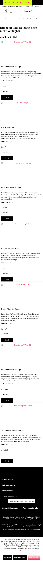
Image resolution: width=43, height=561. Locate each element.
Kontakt (21, 519)
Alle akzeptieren (19, 557)
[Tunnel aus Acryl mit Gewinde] (21, 415)
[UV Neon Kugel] (21, 112)
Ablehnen (7, 557)
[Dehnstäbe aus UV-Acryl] (21, 51)
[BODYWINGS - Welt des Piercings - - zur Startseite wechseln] (11, 11)
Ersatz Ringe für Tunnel (10, 309)
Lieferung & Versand (31, 519)
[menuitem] (4, 17)
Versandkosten (32, 525)
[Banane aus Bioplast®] (21, 233)
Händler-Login (20, 517)
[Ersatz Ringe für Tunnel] (21, 294)
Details (7, 97)
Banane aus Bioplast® (9, 248)
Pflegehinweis (30, 517)
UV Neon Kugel (7, 127)
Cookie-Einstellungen (8, 517)
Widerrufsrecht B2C (11, 519)
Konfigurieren (34, 557)
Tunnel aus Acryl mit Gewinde (13, 430)
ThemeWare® (36, 529)
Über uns (37, 517)
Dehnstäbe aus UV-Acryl (11, 67)
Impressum (21, 521)
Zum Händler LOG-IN (17, 2)
